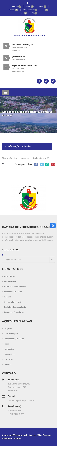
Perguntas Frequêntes (14, 312)
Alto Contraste (29, 10)
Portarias (9, 359)
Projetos (8, 328)
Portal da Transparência (15, 307)
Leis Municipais (11, 333)
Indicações (9, 349)
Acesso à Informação (13, 302)
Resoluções (9, 354)
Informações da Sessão (19, 146)
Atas (7, 344)
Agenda (7, 297)
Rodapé (13, 10)
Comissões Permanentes (15, 286)
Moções (8, 364)
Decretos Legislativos (14, 338)
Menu (29, 6)
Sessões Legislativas (13, 291)
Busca (42, 6)
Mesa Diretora (10, 281)
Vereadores (9, 276)
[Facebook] (27, 3)
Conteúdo (15, 6)
